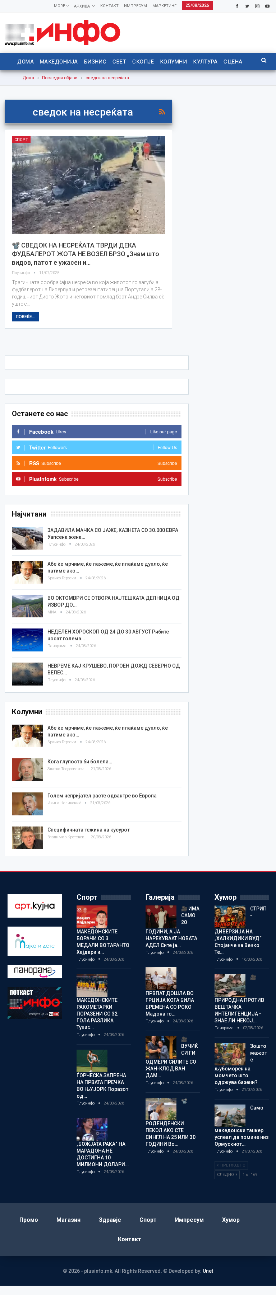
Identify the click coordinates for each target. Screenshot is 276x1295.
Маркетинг (164, 6)
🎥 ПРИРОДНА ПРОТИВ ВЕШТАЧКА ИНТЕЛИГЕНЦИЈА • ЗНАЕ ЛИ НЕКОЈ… (239, 998)
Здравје (110, 1219)
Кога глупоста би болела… (79, 761)
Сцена (233, 61)
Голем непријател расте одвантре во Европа (102, 796)
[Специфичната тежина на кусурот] (27, 838)
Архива (82, 6)
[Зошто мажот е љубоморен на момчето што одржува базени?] (230, 1054)
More (60, 6)
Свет (119, 61)
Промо (28, 1219)
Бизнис (95, 61)
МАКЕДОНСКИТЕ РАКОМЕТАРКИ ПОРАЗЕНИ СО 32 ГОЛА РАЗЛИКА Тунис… (97, 1013)
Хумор (231, 1219)
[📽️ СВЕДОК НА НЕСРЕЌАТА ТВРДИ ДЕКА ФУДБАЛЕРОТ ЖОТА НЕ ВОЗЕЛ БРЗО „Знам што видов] (88, 185)
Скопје (143, 61)
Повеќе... (25, 316)
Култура (205, 61)
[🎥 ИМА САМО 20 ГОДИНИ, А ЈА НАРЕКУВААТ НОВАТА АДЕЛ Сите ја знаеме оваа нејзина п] (161, 916)
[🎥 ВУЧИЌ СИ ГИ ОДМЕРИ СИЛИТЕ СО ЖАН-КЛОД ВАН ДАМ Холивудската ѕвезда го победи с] (161, 1047)
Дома (25, 61)
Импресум (135, 6)
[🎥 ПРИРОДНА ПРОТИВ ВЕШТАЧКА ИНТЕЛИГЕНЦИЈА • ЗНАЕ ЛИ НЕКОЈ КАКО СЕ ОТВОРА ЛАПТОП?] (230, 985)
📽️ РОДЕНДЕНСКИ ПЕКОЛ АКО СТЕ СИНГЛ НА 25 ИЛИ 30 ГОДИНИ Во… (171, 1122)
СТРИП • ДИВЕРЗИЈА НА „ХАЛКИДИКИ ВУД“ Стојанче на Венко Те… (241, 930)
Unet (208, 1271)
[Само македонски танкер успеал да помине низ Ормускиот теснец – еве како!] (230, 1116)
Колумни (173, 61)
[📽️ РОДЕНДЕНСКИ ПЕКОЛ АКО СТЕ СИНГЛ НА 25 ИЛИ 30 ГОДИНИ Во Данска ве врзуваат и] (161, 1109)
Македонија (59, 61)
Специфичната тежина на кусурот (88, 830)
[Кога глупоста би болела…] (27, 769)
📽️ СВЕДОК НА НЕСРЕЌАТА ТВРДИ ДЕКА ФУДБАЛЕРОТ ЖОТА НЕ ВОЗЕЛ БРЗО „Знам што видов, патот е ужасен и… (85, 253)
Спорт (21, 139)
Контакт (109, 6)
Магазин (68, 1219)
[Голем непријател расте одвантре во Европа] (27, 803)
